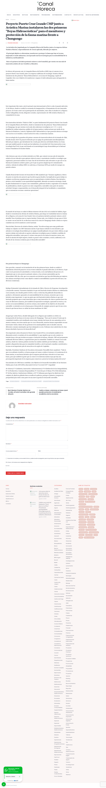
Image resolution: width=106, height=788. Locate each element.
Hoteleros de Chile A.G (71, 521)
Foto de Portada (70, 489)
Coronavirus (82, 499)
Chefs (55, 616)
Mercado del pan (70, 586)
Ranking (68, 678)
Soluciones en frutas (69, 724)
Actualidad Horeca (57, 497)
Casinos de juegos (57, 583)
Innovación (69, 546)
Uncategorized (70, 764)
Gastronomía (69, 498)
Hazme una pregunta (13, 771)
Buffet (55, 562)
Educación (57, 689)
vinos (95, 535)
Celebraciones (58, 589)
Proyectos (13, 19)
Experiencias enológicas (57, 747)
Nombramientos (70, 588)
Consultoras (57, 641)
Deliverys (56, 663)
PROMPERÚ (69, 666)
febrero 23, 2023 (25, 43)
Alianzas (56, 510)
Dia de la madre (90, 501)
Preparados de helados (70, 644)
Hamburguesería (70, 508)
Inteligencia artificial (69, 557)
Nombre (9, 444)
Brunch (56, 560)
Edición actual (9, 496)
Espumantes (57, 726)
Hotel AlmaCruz (83, 514)
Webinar (68, 774)
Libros (67, 568)
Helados (68, 513)
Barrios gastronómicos (58, 549)
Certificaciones (58, 609)
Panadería (69, 605)
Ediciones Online (10, 494)
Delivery (81, 501)
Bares (55, 546)
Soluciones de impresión (70, 715)
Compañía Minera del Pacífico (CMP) (31, 381)
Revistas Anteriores (92, 15)
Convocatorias (58, 650)
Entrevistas (57, 703)
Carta (55, 580)
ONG (67, 603)
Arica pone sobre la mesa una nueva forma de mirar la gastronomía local (44, 494)
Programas (69, 661)
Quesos (68, 676)
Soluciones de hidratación (70, 711)
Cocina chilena (58, 624)
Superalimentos (70, 730)
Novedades (69, 595)
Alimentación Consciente (57, 513)
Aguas (56, 508)
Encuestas (57, 698)
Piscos (67, 618)
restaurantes (82, 527)
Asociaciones (58, 538)
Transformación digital (70, 754)
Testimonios (69, 745)
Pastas (68, 613)
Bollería (56, 555)
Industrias (68, 536)
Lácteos (68, 563)
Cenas (56, 591)
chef (87, 496)
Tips (67, 747)
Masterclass (69, 581)
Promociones (69, 663)
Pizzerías (68, 623)
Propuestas (69, 668)
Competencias (58, 631)
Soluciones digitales (69, 720)
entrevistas (82, 504)
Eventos (56, 737)
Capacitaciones (58, 572)
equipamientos (58, 710)
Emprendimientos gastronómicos (59, 692)
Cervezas (56, 611)
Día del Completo (59, 668)
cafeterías (87, 491)
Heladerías (69, 510)
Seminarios (69, 698)
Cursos (56, 655)
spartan (68, 727)
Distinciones (57, 682)
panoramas (82, 522)
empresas (57, 696)
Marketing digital (70, 578)
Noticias (25, 15)
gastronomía (94, 509)
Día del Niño (57, 670)
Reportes (68, 688)
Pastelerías (69, 615)
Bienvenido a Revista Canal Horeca (13, 769)
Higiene (68, 515)
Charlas (56, 614)
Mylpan (93, 517)
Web (39, 451)
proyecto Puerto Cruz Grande (51, 381)
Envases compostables (58, 706)
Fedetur (56, 759)
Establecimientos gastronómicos (59, 729)
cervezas (81, 496)
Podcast (68, 628)
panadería (82, 519)
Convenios (57, 648)
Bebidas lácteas (58, 552)
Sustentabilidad (70, 732)
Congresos (57, 639)
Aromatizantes (58, 528)
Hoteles (68, 524)
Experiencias (57, 740)
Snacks (68, 703)
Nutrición (68, 598)
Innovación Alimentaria (69, 549)
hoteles (81, 517)
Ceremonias (57, 604)
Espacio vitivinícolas (57, 713)
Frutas (67, 495)
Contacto (67, 15)
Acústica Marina (14, 381)
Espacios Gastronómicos (58, 717)
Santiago (91, 527)
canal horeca (83, 494)
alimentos (93, 489)
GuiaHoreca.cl (9, 499)
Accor (81, 489)
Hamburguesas (70, 505)
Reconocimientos (70, 683)
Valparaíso (89, 535)
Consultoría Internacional (57, 644)
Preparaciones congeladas (70, 636)
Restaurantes (34, 15)
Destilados (57, 665)
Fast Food (56, 757)
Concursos (57, 636)
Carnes (56, 575)
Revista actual (78, 15)
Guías (67, 503)
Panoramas (69, 610)
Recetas (68, 681)
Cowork (56, 653)
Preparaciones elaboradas (70, 640)
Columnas (57, 629)
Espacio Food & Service (85, 507)
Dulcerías (56, 687)
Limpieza (68, 571)
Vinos (67, 772)
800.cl (7, 501)
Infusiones (68, 541)
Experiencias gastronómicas (58, 751)
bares (80, 491)
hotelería (92, 514)
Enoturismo (57, 701)
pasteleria (90, 522)
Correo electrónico (12, 451)
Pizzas (67, 620)
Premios (68, 633)
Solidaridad (69, 708)
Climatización (58, 621)
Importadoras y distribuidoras (70, 527)
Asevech (56, 536)
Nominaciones (70, 590)
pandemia (90, 519)
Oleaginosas (69, 600)
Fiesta (55, 769)
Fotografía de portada (69, 492)
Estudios (56, 735)
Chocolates (57, 619)
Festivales (57, 767)
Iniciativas (68, 543)
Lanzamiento (69, 566)
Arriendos (57, 531)
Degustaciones (58, 660)
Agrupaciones (58, 505)
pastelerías (82, 524)
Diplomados (57, 672)
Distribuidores (57, 15)
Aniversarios (57, 523)
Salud (67, 696)
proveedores (91, 524)
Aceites (56, 489)
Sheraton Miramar (91, 529)
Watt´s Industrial (89, 537)
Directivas (57, 675)
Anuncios (56, 526)
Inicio (9, 15)
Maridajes (68, 576)
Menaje (68, 583)
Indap (67, 531)
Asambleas (57, 533)
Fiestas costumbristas (58, 773)
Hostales (68, 518)
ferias (87, 509)
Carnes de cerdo (59, 577)
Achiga (56, 494)
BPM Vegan (57, 557)
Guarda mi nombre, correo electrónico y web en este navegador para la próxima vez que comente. (35, 458)
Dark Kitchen (57, 658)
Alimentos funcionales (57, 520)
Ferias (55, 764)
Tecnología (69, 737)
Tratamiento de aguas (70, 758)
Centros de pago (58, 599)
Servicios (68, 701)
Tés (67, 742)
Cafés (55, 565)
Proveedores (46, 15)
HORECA (88, 512)
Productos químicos (68, 655)
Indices (68, 533)
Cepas (56, 601)
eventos (96, 507)
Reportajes (69, 686)
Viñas (67, 769)
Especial (56, 721)
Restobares (69, 693)
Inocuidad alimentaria (69, 553)
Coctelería (57, 626)
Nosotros (16, 15)
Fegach (56, 762)
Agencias (56, 503)
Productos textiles (71, 658)
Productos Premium (68, 651)
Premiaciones (69, 630)
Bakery (56, 541)
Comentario (10, 424)
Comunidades (58, 634)
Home (7, 19)
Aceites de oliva (58, 491)
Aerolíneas (57, 500)
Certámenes (57, 606)
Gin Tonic (68, 500)
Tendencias (69, 740)
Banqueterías (58, 543)
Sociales (68, 706)
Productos (68, 648)
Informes (68, 538)
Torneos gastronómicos (70, 750)
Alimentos (57, 517)
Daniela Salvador (13, 43)
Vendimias (69, 767)
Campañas (57, 570)
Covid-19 (90, 499)
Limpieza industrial (71, 573)
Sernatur (81, 529)
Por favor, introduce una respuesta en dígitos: (19, 462)
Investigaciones (70, 561)
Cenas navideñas (59, 596)
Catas (55, 586)
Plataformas (69, 625)
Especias (56, 723)
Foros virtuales (58, 776)
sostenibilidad (83, 532)
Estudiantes (57, 732)
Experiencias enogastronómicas (59, 743)
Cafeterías (57, 567)
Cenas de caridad (59, 594)
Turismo (68, 762)
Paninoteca (69, 608)
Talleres (68, 735)
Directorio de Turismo (57, 678)
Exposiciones (57, 755)
